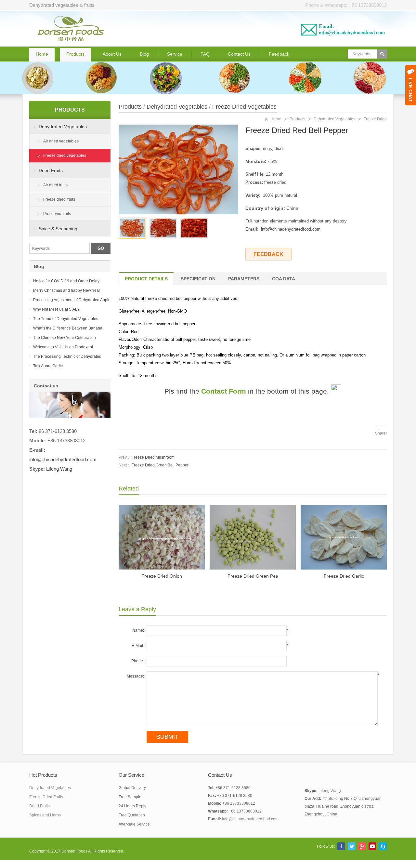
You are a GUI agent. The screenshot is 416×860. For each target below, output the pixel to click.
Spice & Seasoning (58, 228)
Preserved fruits (57, 213)
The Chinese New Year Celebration (64, 337)
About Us (112, 54)
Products (75, 54)
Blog (144, 54)
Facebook (341, 846)
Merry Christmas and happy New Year (66, 290)
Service (174, 54)
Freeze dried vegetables (244, 106)
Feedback (279, 54)
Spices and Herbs (45, 815)
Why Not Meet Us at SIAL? (56, 309)
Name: (138, 630)
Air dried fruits (55, 185)
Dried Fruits (51, 170)
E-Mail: (138, 645)
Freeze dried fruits (59, 199)
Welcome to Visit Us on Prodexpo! (63, 347)
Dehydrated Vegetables (177, 106)
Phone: (137, 661)
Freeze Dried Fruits (46, 797)
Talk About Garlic (48, 366)
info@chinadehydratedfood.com (290, 229)
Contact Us (239, 54)
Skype (383, 846)
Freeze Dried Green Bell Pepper (160, 465)
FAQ (205, 54)
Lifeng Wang (59, 469)
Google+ (362, 846)
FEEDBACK (268, 254)
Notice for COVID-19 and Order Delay (66, 281)
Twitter (352, 846)
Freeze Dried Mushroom (153, 457)
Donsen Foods (74, 851)
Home (42, 54)
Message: (135, 676)
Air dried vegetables (61, 141)
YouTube (372, 846)
